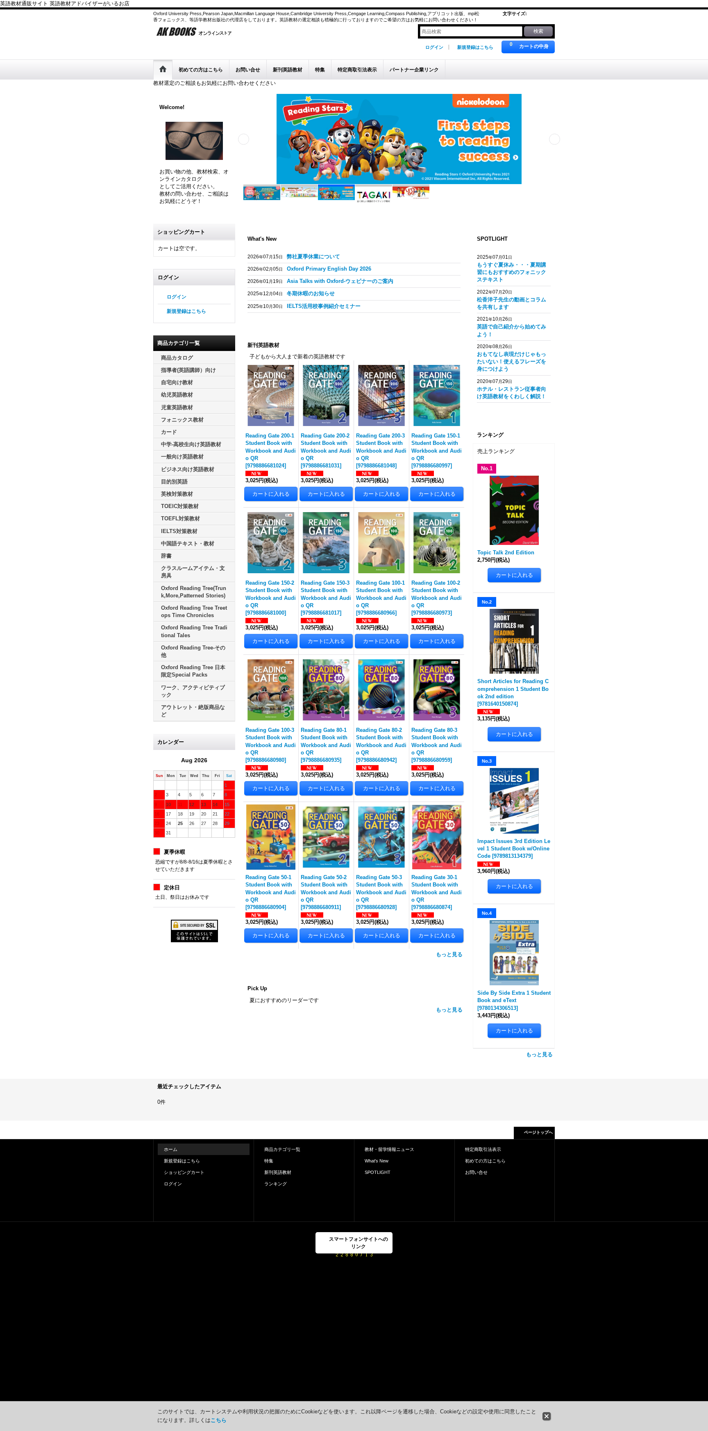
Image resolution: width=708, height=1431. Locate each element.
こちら (219, 1420)
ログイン (434, 47)
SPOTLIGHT (377, 1172)
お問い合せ (476, 1172)
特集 (268, 1160)
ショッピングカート (184, 1172)
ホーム (170, 1149)
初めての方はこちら (485, 1160)
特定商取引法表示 (483, 1149)
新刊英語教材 (277, 1172)
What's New (376, 1160)
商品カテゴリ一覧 (282, 1149)
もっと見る (449, 954)
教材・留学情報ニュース (389, 1149)
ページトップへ (538, 1132)
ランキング (275, 1183)
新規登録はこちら (475, 47)
